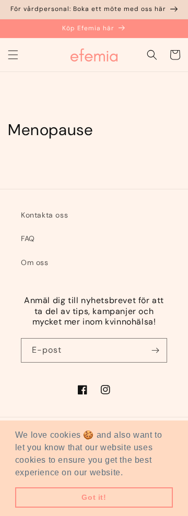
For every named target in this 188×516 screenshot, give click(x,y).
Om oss (35, 262)
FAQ (28, 238)
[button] (13, 54)
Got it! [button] (93, 497)
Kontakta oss (44, 215)
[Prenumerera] (155, 350)
